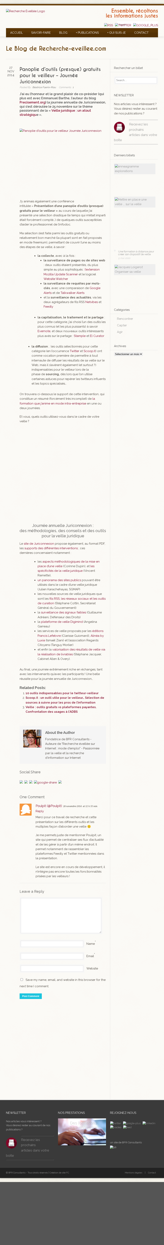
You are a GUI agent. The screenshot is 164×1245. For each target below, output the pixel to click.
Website (92, 968)
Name (90, 944)
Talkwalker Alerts (72, 293)
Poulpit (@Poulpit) (49, 806)
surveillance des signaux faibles (63, 612)
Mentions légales (133, 1172)
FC (67, 1172)
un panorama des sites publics (59, 580)
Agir (120, 332)
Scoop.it (89, 351)
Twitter (74, 351)
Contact (141, 32)
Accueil (16, 32)
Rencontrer (125, 319)
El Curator (97, 336)
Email (90, 956)
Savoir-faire (41, 32)
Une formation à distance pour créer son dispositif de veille (136, 253)
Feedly (48, 306)
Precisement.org (32, 102)
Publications (87, 32)
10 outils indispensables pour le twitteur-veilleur (62, 693)
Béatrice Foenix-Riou (44, 87)
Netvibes (91, 302)
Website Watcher (56, 279)
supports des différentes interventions (51, 548)
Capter (122, 325)
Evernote (44, 331)
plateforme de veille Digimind (62, 622)
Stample (80, 336)
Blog (63, 32)
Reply (40, 811)
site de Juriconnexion (38, 543)
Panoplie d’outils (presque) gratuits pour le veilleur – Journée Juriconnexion (60, 75)
